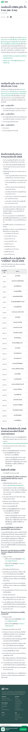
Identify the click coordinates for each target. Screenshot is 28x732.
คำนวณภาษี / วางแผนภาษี (6, 698)
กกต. (16, 37)
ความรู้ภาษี (3, 714)
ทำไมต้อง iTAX (17, 714)
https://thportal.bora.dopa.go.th (16, 485)
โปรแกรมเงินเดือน (4, 706)
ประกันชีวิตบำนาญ (18, 704)
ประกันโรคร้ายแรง (18, 708)
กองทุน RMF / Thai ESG (19, 709)
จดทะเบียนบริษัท (4, 704)
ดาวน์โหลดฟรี (23, 729)
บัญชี (2, 707)
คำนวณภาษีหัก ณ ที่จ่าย (5, 709)
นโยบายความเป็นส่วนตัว (18, 717)
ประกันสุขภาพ (17, 706)
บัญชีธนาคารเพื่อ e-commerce (7, 699)
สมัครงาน (16, 719)
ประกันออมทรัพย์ (18, 699)
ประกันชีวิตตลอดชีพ (18, 703)
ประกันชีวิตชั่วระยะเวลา (18, 701)
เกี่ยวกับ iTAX (17, 716)
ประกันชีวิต (16, 698)
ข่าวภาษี (3, 715)
